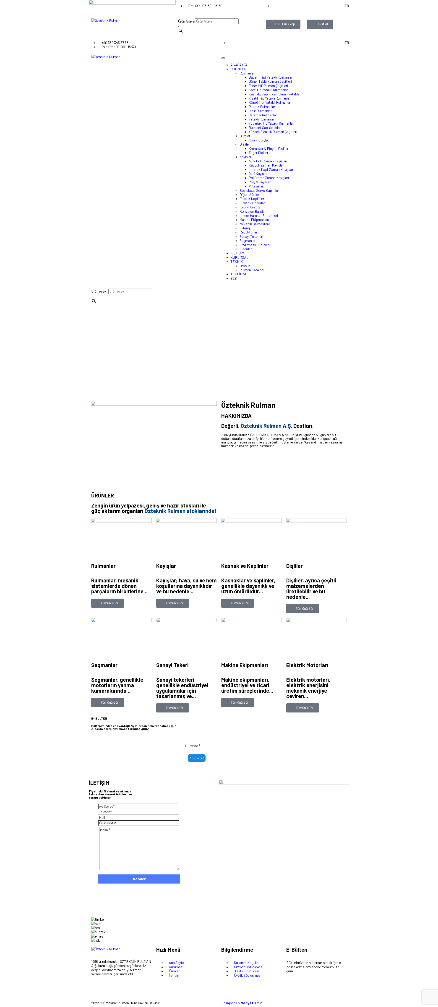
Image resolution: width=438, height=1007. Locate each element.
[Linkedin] (145, 990)
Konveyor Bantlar (253, 211)
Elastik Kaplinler (252, 198)
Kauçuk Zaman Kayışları (266, 165)
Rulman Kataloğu (253, 270)
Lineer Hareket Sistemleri (259, 215)
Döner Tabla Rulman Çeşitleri (270, 81)
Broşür (245, 266)
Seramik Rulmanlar (263, 115)
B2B (233, 278)
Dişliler (245, 144)
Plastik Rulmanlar (262, 106)
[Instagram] (97, 990)
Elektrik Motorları (253, 203)
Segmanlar (248, 240)
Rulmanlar (247, 73)
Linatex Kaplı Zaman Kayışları (271, 169)
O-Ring (245, 228)
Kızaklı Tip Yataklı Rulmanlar (270, 98)
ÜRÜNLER (238, 69)
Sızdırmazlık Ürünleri (255, 245)
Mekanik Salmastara (255, 224)
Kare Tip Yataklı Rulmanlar (268, 89)
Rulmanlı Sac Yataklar (265, 127)
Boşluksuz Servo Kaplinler (259, 190)
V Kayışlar (256, 186)
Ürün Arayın (186, 21)
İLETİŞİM (237, 253)
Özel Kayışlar (258, 173)
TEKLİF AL (238, 274)
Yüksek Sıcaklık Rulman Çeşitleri (273, 131)
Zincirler (246, 249)
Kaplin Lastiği (250, 207)
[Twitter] (121, 990)
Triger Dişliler (258, 152)
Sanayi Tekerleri (251, 236)
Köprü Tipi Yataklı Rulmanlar (270, 102)
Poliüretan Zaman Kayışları (269, 177)
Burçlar (245, 135)
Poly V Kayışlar (260, 182)
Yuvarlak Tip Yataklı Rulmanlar (271, 123)
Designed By (241, 1003)
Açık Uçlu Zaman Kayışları (268, 161)
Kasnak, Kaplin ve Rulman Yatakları (275, 94)
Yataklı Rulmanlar (261, 119)
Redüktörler (248, 232)
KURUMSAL (239, 257)
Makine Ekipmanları (254, 219)
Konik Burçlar (259, 140)
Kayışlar (245, 156)
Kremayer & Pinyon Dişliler (268, 148)
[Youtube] (133, 990)
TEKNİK (236, 261)
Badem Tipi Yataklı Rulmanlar (270, 77)
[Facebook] (109, 990)
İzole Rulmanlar (260, 110)
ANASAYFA (239, 64)
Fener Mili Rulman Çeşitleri (268, 85)
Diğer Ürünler (249, 194)
